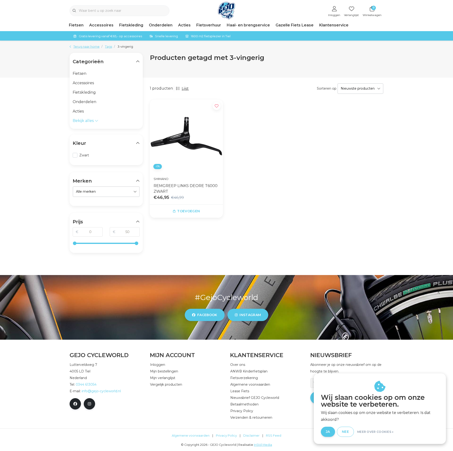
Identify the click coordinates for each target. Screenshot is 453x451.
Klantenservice (333, 25)
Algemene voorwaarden (191, 435)
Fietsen (76, 25)
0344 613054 (86, 384)
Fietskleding (131, 25)
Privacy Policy (226, 435)
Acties (184, 25)
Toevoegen (188, 211)
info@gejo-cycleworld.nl (101, 391)
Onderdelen (160, 25)
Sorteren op (326, 88)
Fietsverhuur (208, 25)
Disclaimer (251, 435)
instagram (250, 315)
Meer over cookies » (375, 432)
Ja (328, 432)
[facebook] (75, 403)
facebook (207, 315)
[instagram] (89, 403)
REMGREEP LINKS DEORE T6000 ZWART (186, 189)
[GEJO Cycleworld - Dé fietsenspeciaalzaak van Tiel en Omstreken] (226, 10)
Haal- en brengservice (248, 25)
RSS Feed (273, 435)
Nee (345, 432)
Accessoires (101, 25)
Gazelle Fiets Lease (295, 25)
